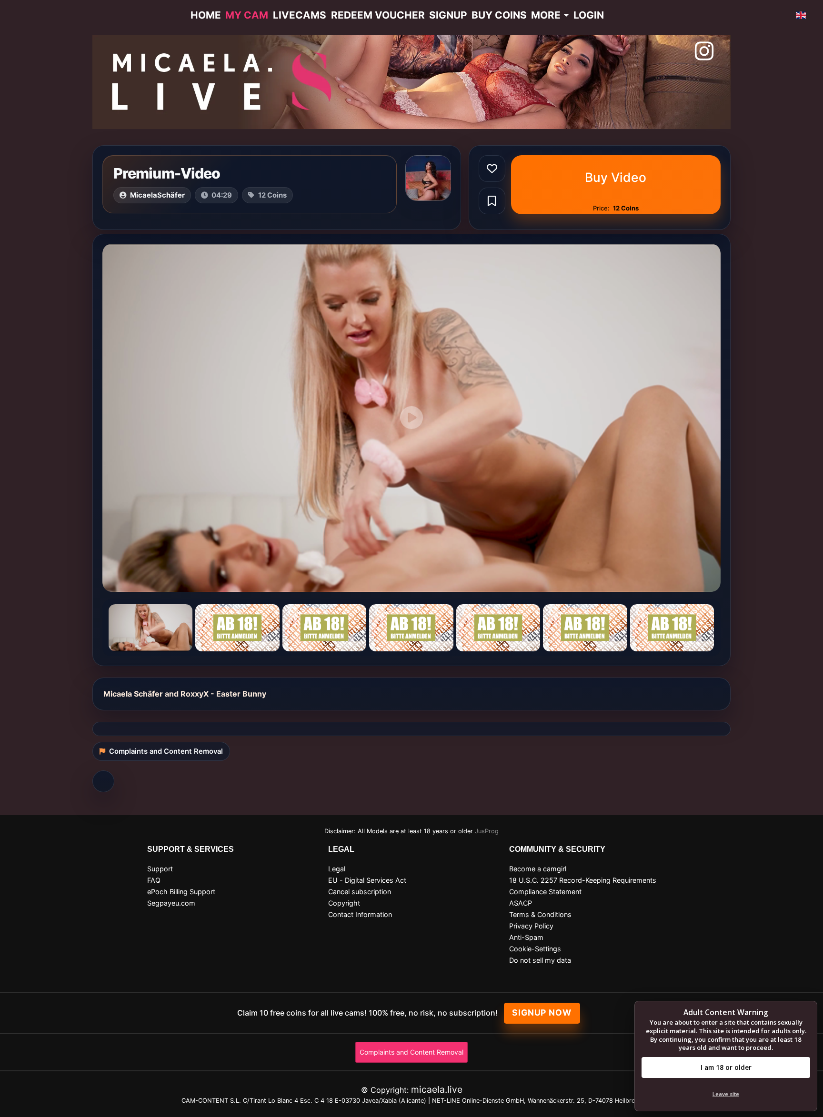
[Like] (492, 168)
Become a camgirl (537, 869)
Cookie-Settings (535, 949)
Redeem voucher (378, 15)
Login (588, 15)
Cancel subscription (359, 892)
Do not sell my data (540, 960)
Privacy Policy (531, 926)
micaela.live (436, 1089)
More (546, 15)
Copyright (344, 903)
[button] (801, 15)
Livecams (299, 15)
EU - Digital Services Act (367, 880)
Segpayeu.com (171, 903)
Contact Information (360, 914)
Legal (336, 869)
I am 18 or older (726, 1067)
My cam (246, 15)
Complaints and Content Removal (411, 1052)
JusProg (487, 831)
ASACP (520, 903)
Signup (448, 15)
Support (160, 869)
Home (206, 15)
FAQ (154, 880)
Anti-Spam (526, 937)
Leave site (726, 1093)
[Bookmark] (492, 201)
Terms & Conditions (540, 914)
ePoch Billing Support (181, 892)
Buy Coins (499, 15)
